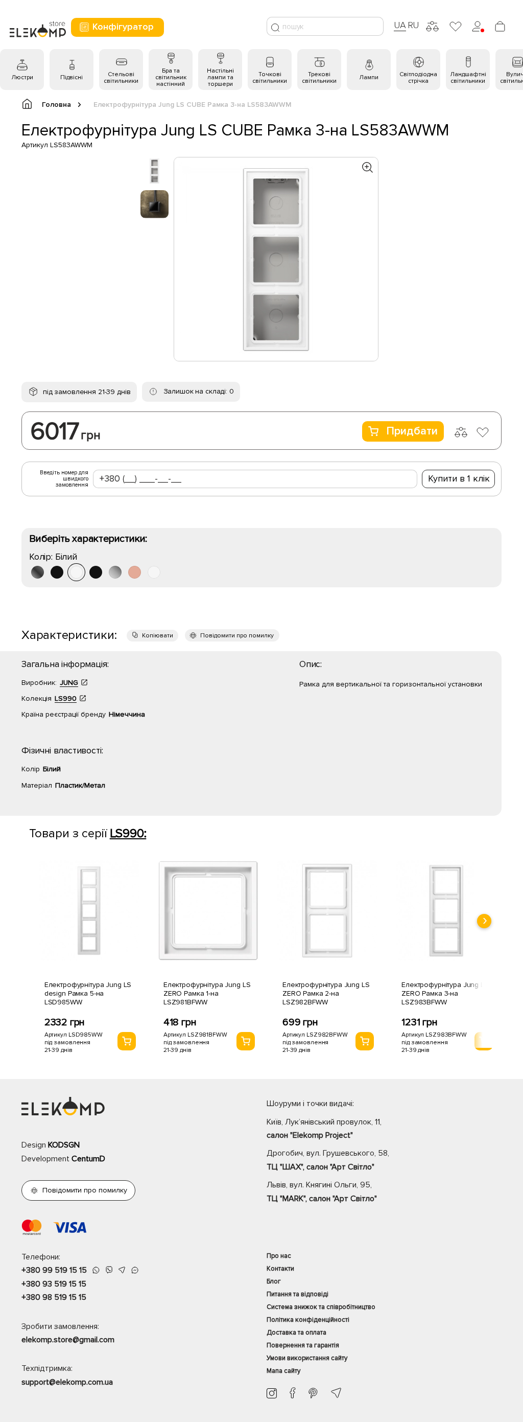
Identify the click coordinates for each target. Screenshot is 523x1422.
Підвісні (71, 77)
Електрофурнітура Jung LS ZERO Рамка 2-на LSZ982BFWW (326, 993)
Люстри (22, 77)
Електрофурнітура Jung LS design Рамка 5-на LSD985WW (88, 993)
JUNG (69, 682)
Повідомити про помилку (237, 635)
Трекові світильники (319, 78)
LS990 (66, 698)
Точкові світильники (269, 78)
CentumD (88, 1159)
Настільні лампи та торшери (220, 77)
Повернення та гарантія (303, 1345)
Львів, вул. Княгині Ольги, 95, (322, 1191)
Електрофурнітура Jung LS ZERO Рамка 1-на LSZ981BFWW (207, 993)
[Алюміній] (115, 572)
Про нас (279, 1256)
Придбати (412, 431)
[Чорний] (57, 572)
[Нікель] (37, 572)
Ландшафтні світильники (468, 78)
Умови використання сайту (307, 1358)
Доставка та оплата (296, 1332)
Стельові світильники (121, 78)
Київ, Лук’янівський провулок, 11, (324, 1128)
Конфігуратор (123, 26)
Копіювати (157, 635)
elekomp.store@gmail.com (67, 1340)
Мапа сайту (283, 1371)
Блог (274, 1281)
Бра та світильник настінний (170, 77)
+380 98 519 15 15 (53, 1297)
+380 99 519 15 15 (54, 1270)
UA (400, 25)
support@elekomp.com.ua (67, 1382)
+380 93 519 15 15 (53, 1284)
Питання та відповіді (297, 1294)
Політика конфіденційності (308, 1320)
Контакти (280, 1269)
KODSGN (64, 1145)
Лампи (368, 77)
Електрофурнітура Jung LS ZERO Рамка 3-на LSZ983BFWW (445, 993)
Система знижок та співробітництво (321, 1307)
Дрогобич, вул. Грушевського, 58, (328, 1160)
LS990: (128, 833)
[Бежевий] (134, 572)
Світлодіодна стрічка (418, 78)
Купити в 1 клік (459, 478)
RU (413, 25)
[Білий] (76, 572)
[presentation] (484, 921)
